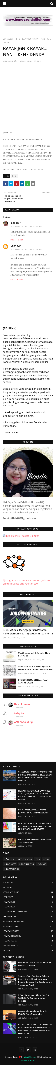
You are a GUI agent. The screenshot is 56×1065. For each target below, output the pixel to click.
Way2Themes (30, 1057)
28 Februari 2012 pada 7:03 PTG (27, 250)
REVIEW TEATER (28, 941)
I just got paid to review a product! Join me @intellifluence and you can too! (26, 582)
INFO (18, 39)
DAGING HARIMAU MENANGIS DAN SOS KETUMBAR (34, 841)
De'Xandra (28, 882)
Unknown (8, 61)
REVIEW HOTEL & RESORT (28, 921)
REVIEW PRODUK (28, 926)
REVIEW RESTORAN (28, 931)
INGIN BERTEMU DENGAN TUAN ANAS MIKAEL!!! (33, 681)
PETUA (46, 859)
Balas (13, 239)
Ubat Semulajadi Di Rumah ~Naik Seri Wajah (34, 654)
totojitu (19, 713)
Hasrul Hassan (22, 704)
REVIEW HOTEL (28, 916)
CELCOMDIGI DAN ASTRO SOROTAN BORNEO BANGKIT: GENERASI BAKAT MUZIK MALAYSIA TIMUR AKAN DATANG (35, 776)
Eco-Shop (28, 887)
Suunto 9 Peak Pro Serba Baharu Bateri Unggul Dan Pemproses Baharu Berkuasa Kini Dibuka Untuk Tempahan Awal (35, 980)
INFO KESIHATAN (25, 859)
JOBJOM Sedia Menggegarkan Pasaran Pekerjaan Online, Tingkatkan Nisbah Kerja (28, 631)
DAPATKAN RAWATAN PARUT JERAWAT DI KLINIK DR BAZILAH (33, 811)
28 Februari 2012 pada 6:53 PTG (27, 227)
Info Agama (9, 859)
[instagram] (35, 1049)
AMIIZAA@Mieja (23, 722)
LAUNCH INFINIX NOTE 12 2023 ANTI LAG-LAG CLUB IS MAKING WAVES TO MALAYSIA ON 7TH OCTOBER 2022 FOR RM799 (35, 1029)
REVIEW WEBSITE (28, 945)
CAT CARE (41, 864)
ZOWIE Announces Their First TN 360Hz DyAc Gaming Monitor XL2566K (33, 998)
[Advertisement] (28, 96)
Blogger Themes (28, 1060)
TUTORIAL (28, 950)
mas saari (15, 222)
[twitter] (28, 1049)
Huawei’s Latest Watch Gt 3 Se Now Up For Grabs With (34, 964)
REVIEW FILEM (28, 906)
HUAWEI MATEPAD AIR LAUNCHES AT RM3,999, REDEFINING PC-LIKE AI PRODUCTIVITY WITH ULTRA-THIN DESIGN (34, 795)
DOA (38, 859)
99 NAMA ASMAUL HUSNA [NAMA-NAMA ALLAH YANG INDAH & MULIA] (35, 668)
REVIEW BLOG (28, 902)
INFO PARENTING (26, 864)
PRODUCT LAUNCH (28, 892)
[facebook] (21, 1049)
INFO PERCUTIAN (11, 869)
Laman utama (8, 39)
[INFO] (28, 613)
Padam (20, 239)
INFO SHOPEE (10, 864)
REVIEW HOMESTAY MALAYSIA (28, 911)
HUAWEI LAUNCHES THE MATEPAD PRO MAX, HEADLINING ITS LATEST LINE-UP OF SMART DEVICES (34, 826)
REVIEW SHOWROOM (28, 936)
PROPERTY (28, 897)
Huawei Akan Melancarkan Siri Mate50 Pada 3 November (32, 1013)
